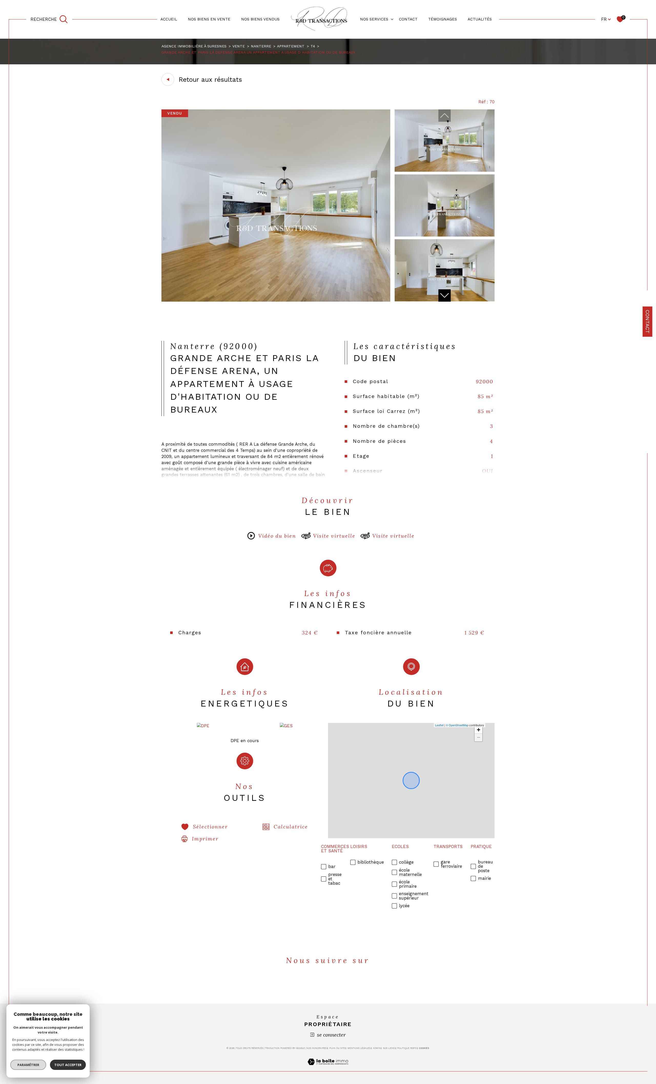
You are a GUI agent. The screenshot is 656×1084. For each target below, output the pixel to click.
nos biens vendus (260, 19)
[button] (444, 295)
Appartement (290, 46)
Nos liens (389, 1048)
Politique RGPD (406, 1048)
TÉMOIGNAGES (442, 19)
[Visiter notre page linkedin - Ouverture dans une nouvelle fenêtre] (337, 983)
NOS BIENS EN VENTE (209, 19)
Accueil (168, 19)
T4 (313, 46)
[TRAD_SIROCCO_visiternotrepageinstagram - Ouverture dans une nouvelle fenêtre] (354, 983)
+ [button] (478, 730)
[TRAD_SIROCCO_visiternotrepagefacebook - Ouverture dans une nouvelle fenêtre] (301, 983)
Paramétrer (28, 1064)
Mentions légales (358, 1048)
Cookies (424, 1048)
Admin (377, 1048)
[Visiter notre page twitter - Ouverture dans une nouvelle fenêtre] (319, 983)
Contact (647, 321)
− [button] (478, 737)
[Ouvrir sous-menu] (392, 19)
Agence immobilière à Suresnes (194, 46)
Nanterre (261, 46)
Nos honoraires (316, 1048)
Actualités (480, 19)
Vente (238, 46)
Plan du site (337, 1048)
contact (408, 19)
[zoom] (275, 300)
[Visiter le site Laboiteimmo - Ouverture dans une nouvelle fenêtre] (328, 1067)
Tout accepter (67, 1064)
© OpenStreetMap (457, 725)
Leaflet (439, 725)
